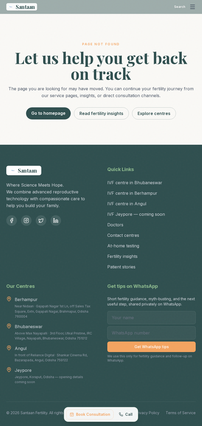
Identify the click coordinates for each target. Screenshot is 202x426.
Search (179, 7)
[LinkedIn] (55, 220)
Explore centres (154, 113)
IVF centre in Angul (126, 203)
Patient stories (121, 266)
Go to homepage (48, 113)
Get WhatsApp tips (151, 346)
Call (129, 414)
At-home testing (123, 245)
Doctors (115, 224)
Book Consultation (93, 414)
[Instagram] (26, 220)
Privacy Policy (147, 412)
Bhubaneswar (29, 326)
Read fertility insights (101, 113)
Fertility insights (122, 256)
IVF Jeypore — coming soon (136, 214)
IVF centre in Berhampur (132, 193)
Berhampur (26, 299)
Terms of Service (181, 412)
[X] (41, 220)
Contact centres (123, 235)
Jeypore (23, 370)
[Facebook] (11, 220)
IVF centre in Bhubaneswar (134, 182)
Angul (21, 348)
